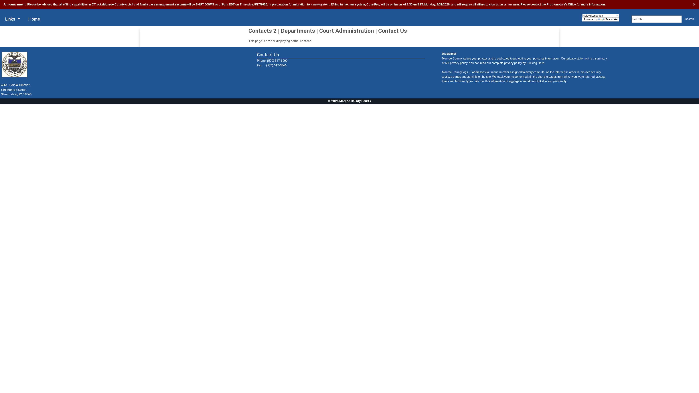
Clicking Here (535, 63)
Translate (611, 19)
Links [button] (10, 19)
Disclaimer (449, 53)
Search (689, 19)
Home (34, 19)
